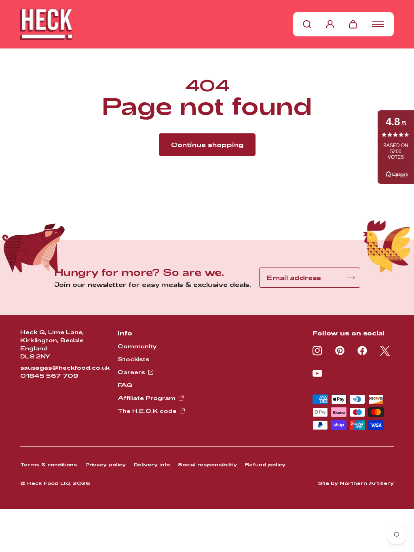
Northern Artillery (367, 483)
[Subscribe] (351, 278)
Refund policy (265, 464)
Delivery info (152, 464)
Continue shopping (207, 144)
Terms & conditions (48, 464)
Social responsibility (207, 464)
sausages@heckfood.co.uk (65, 367)
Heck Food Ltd (48, 483)
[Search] (307, 24)
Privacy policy (105, 464)
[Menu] (378, 24)
